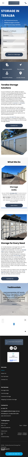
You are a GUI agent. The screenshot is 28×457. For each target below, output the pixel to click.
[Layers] (25, 320)
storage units (13, 193)
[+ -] (14, 325)
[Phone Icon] (26, 3)
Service (5, 47)
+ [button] (3, 320)
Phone (5, 41)
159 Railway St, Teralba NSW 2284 (10, 413)
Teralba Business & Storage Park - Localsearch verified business (13, 357)
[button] (3, 3)
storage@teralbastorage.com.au (10, 411)
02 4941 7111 (13, 117)
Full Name (5, 35)
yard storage (17, 255)
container (22, 103)
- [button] (3, 322)
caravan (15, 103)
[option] (14, 298)
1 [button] (13, 312)
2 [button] (15, 312)
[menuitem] (14, 370)
